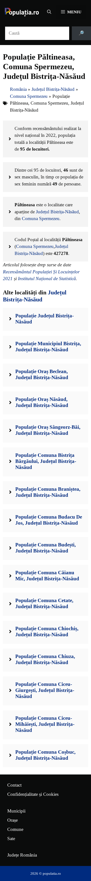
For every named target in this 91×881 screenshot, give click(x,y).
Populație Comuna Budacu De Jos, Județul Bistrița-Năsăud (48, 520)
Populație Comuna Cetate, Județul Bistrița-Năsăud (44, 603)
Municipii (16, 810)
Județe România (22, 855)
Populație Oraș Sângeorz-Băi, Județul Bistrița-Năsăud (47, 430)
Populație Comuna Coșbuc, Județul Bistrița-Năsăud (45, 755)
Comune (15, 829)
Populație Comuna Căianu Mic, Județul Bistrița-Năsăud (47, 576)
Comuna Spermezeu (29, 96)
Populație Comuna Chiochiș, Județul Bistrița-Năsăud (46, 631)
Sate (11, 838)
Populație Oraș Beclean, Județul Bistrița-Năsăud (41, 374)
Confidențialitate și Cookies (32, 794)
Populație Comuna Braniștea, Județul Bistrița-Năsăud (47, 492)
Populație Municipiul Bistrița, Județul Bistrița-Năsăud (48, 346)
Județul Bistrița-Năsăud (53, 89)
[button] (49, 12)
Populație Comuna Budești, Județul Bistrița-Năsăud (45, 548)
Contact (14, 785)
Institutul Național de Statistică (47, 278)
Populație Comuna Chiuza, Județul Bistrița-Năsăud (45, 659)
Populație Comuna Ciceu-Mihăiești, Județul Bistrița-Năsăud (44, 724)
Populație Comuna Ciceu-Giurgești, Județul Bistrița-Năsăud (44, 690)
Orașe (12, 820)
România (18, 89)
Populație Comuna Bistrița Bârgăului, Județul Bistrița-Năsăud (45, 461)
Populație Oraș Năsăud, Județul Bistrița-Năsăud (41, 402)
